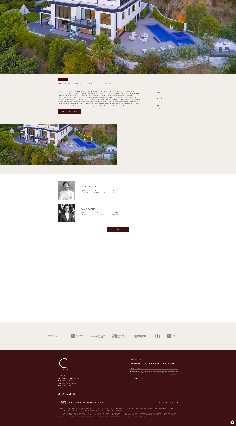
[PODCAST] (74, 394)
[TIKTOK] (70, 394)
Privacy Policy (173, 374)
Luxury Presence (97, 402)
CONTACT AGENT (118, 229)
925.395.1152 (84, 192)
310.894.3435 (85, 215)
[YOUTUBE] (66, 394)
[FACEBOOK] (63, 394)
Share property (69, 111)
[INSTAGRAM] (59, 394)
